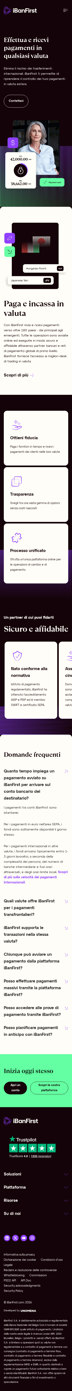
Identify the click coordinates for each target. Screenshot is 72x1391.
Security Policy (13, 1291)
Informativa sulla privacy (19, 1255)
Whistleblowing (14, 1275)
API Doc (26, 1280)
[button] (36, 785)
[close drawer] (65, 10)
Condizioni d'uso (52, 1260)
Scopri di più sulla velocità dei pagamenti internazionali (36, 877)
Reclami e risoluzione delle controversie (30, 1270)
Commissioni (38, 1275)
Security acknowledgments (22, 1286)
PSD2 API (10, 1280)
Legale (8, 1265)
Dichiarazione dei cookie (20, 1260)
